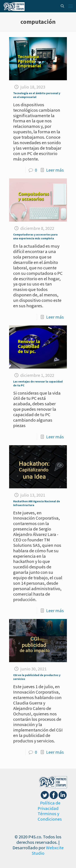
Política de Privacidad (49, 805)
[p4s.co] (14, 6)
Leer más (55, 170)
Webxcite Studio (48, 850)
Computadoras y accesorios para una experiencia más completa (35, 236)
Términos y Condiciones (50, 816)
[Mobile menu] (70, 6)
